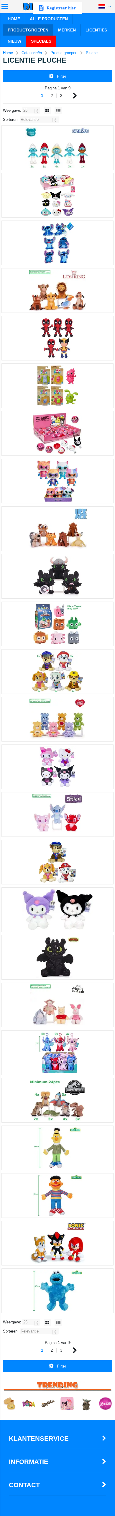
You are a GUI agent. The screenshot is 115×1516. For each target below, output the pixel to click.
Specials (41, 41)
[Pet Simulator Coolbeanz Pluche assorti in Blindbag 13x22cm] (57, 624)
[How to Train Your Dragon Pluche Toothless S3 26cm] (57, 957)
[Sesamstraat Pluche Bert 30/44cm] (57, 1148)
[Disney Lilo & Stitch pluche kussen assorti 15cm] (57, 243)
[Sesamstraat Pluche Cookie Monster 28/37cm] (57, 1291)
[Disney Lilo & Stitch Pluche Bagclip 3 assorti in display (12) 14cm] (57, 1053)
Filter (61, 76)
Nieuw (14, 41)
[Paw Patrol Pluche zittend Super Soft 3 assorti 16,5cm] (57, 862)
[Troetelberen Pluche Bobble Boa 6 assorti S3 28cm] (57, 719)
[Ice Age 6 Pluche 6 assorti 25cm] (57, 529)
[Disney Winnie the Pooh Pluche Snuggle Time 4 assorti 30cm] (57, 1005)
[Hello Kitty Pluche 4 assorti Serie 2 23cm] (57, 767)
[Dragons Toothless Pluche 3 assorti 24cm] (57, 576)
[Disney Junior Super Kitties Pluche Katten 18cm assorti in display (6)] (57, 481)
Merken (67, 30)
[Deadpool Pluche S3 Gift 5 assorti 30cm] (57, 338)
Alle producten (49, 18)
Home (14, 18)
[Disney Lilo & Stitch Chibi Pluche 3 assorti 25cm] (57, 814)
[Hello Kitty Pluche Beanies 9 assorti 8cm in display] (57, 195)
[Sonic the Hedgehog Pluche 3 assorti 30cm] (57, 1243)
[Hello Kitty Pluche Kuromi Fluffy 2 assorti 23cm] (57, 910)
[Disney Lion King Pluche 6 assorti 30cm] (57, 290)
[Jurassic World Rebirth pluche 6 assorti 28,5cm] (57, 1100)
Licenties (96, 30)
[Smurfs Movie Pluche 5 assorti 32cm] (57, 148)
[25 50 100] (31, 110)
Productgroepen (28, 30)
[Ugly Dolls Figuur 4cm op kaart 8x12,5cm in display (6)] (57, 386)
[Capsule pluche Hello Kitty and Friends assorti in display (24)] (57, 433)
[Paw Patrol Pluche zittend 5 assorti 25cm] (57, 672)
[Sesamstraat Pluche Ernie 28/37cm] (57, 1195)
